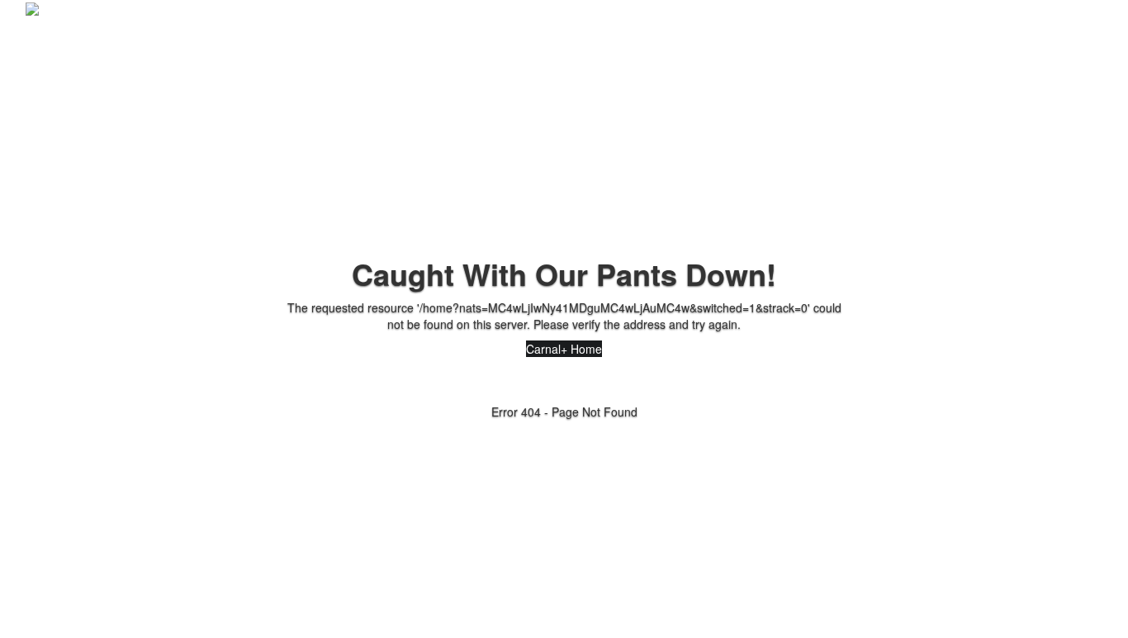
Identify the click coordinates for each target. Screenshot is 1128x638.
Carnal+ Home (564, 348)
